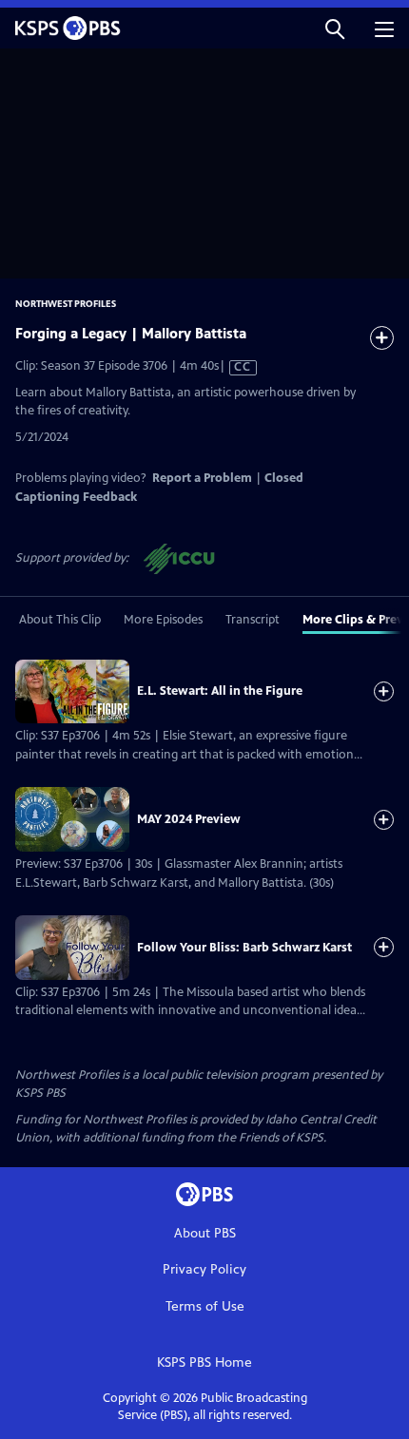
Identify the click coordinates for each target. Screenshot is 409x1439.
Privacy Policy (204, 1269)
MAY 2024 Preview (189, 819)
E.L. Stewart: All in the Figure (219, 691)
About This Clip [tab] (60, 619)
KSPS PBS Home (204, 1362)
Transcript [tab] (252, 619)
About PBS (205, 1233)
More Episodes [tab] (163, 619)
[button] (335, 28)
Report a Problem (202, 478)
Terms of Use (205, 1306)
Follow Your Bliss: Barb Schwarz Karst (244, 947)
